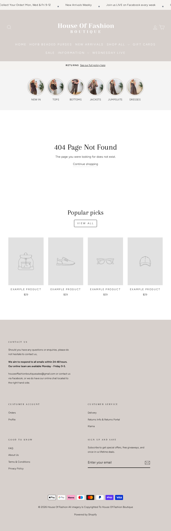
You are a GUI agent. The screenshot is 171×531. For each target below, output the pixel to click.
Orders (12, 412)
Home (20, 44)
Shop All (117, 44)
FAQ (10, 448)
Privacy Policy (16, 468)
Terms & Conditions (19, 461)
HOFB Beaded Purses (50, 44)
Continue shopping (85, 164)
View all (85, 223)
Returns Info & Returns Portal (104, 419)
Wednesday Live (108, 53)
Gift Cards (144, 44)
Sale (50, 53)
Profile (11, 419)
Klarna (91, 426)
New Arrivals (89, 44)
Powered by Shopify (85, 514)
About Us (13, 455)
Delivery (92, 412)
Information (72, 53)
